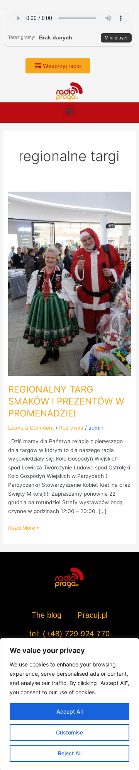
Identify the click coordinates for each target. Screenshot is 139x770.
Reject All (69, 753)
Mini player (116, 38)
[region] (69, 704)
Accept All (69, 711)
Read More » (23, 527)
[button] (69, 110)
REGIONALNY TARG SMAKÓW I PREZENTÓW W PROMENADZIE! (66, 401)
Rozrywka (71, 428)
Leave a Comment (31, 428)
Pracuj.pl (92, 615)
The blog (48, 615)
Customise (69, 732)
